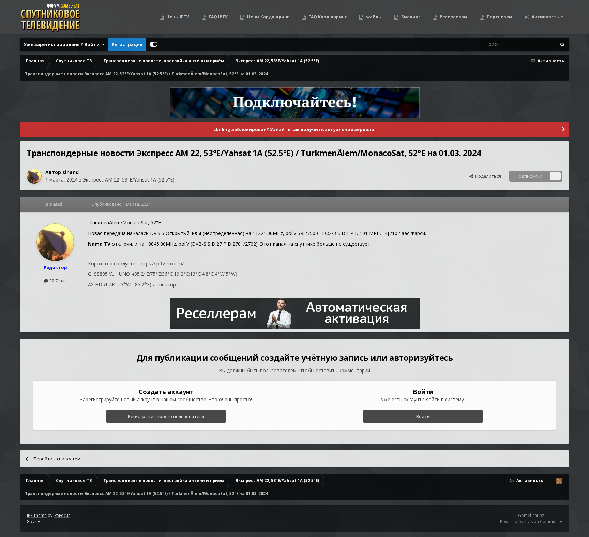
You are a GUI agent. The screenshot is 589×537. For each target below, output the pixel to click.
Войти (423, 416)
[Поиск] (562, 44)
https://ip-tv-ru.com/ (162, 263)
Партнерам (499, 17)
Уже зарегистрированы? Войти (63, 44)
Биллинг (410, 17)
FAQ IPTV (218, 17)
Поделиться (487, 176)
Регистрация (127, 44)
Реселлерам (453, 17)
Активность (545, 17)
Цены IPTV (177, 17)
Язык (32, 521)
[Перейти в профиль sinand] (34, 176)
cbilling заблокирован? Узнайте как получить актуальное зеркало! (294, 129)
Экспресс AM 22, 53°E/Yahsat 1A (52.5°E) (129, 179)
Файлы (373, 17)
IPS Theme (37, 515)
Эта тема (538, 44)
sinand (70, 172)
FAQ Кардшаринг (327, 17)
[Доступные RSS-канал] (558, 480)
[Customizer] (153, 44)
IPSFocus (62, 515)
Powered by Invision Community (531, 521)
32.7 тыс (57, 281)
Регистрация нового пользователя (166, 416)
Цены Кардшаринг (267, 17)
